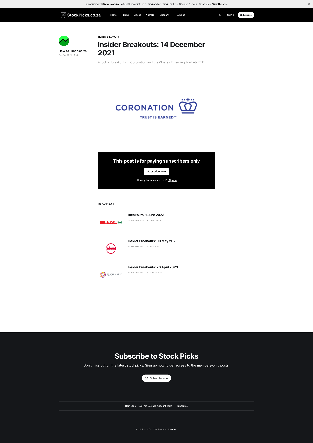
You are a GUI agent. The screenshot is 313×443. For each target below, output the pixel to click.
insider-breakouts (108, 37)
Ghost (174, 429)
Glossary (164, 14)
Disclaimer (182, 405)
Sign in (230, 14)
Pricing (125, 14)
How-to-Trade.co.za (73, 51)
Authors (150, 14)
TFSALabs (179, 14)
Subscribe (246, 15)
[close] (309, 4)
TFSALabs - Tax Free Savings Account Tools (148, 405)
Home (113, 14)
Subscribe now (156, 171)
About (137, 14)
